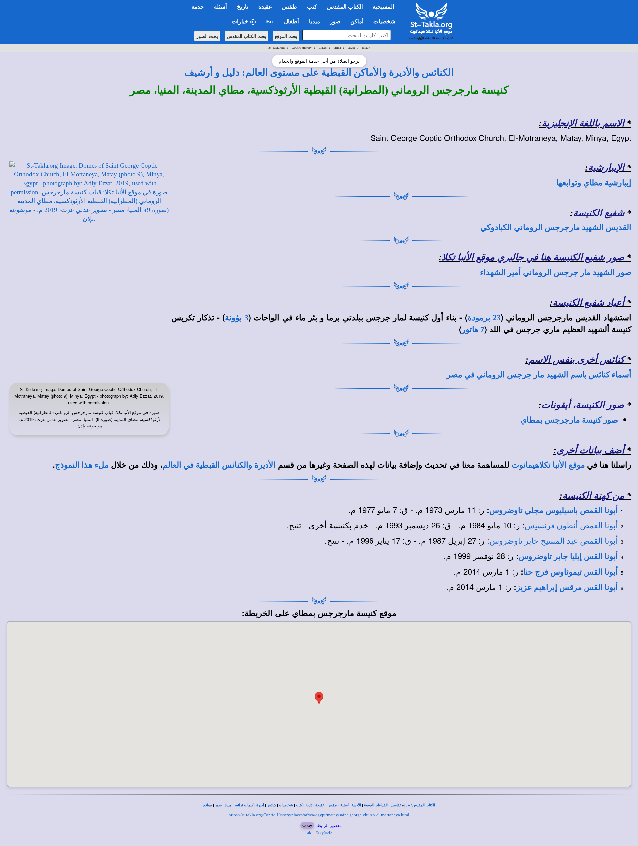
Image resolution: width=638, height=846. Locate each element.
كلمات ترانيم (244, 805)
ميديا (228, 805)
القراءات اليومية (376, 805)
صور (218, 805)
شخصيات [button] (386, 21)
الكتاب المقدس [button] (345, 7)
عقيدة (320, 805)
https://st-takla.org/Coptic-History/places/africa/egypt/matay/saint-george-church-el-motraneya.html (319, 814)
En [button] (270, 21)
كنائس (271, 805)
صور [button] (335, 21)
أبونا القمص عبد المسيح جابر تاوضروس (553, 541)
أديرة (260, 805)
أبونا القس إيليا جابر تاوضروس (568, 556)
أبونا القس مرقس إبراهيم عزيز (567, 587)
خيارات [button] (241, 21)
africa (337, 47)
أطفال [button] (291, 21)
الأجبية (356, 805)
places (323, 47)
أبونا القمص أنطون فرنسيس (571, 525)
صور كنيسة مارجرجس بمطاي (569, 420)
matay (366, 47)
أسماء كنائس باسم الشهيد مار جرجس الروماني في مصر (539, 374)
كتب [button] (312, 7)
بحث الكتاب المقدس (246, 36)
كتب (299, 805)
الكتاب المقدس (423, 805)
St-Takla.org (276, 47)
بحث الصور (207, 36)
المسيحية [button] (383, 7)
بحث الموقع (286, 36)
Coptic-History (302, 47)
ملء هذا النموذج (82, 465)
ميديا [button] (314, 21)
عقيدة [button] (265, 7)
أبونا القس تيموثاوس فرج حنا (570, 572)
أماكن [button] (357, 21)
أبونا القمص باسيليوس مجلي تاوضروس (553, 510)
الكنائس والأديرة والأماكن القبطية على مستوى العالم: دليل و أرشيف (319, 72)
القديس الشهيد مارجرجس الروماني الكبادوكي (555, 227)
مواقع (207, 805)
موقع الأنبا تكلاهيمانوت (548, 465)
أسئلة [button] (220, 7)
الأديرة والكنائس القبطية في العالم (219, 465)
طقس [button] (289, 7)
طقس (332, 805)
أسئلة (344, 805)
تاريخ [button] (242, 7)
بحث (406, 805)
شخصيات (286, 805)
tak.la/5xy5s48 (319, 832)
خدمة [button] (197, 7)
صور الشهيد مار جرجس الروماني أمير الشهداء (555, 272)
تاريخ (308, 805)
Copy (307, 825)
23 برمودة (484, 317)
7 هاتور (473, 329)
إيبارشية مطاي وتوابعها (593, 182)
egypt (351, 47)
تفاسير (396, 805)
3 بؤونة (236, 317)
